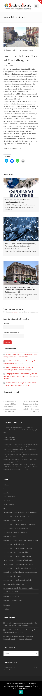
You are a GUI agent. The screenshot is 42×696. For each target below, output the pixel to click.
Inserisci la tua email (11, 333)
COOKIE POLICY (9, 440)
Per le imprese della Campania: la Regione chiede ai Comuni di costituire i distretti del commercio (30, 406)
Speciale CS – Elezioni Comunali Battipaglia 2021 (21, 540)
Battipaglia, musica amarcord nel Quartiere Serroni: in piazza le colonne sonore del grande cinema (21, 376)
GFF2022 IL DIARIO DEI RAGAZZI (15, 532)
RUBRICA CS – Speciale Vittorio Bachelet (18, 580)
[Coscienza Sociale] (18, 6)
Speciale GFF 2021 (10, 536)
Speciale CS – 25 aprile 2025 (13, 520)
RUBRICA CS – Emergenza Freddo (16, 552)
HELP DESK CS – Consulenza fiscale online (18, 560)
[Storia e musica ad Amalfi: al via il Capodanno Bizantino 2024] (21, 188)
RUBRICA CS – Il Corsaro (12, 576)
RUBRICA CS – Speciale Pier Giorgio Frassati (19, 524)
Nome (6, 324)
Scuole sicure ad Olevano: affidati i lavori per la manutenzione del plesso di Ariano (10, 406)
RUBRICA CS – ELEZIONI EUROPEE (16, 528)
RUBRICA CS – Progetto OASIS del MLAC (18, 516)
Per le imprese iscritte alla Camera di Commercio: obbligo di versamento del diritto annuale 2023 (20, 290)
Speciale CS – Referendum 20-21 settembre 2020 (20, 572)
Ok (21, 692)
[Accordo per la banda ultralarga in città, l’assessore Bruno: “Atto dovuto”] (21, 229)
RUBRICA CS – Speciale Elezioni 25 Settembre (20, 568)
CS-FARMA (7, 500)
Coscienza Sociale (27, 50)
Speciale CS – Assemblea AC (13, 600)
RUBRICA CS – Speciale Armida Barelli (17, 556)
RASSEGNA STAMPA (11, 591)
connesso (15, 312)
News (5, 509)
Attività (6, 493)
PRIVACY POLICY (10, 437)
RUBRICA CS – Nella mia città (14, 544)
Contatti (6, 609)
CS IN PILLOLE (9, 504)
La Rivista (7, 489)
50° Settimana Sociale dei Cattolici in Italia (18, 588)
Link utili (7, 605)
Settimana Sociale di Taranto (14, 584)
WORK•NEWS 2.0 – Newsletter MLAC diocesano (20, 512)
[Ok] (39, 688)
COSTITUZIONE (9, 496)
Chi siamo (7, 485)
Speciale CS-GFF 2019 (11, 596)
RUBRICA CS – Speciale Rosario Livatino (18, 548)
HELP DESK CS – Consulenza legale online (18, 564)
